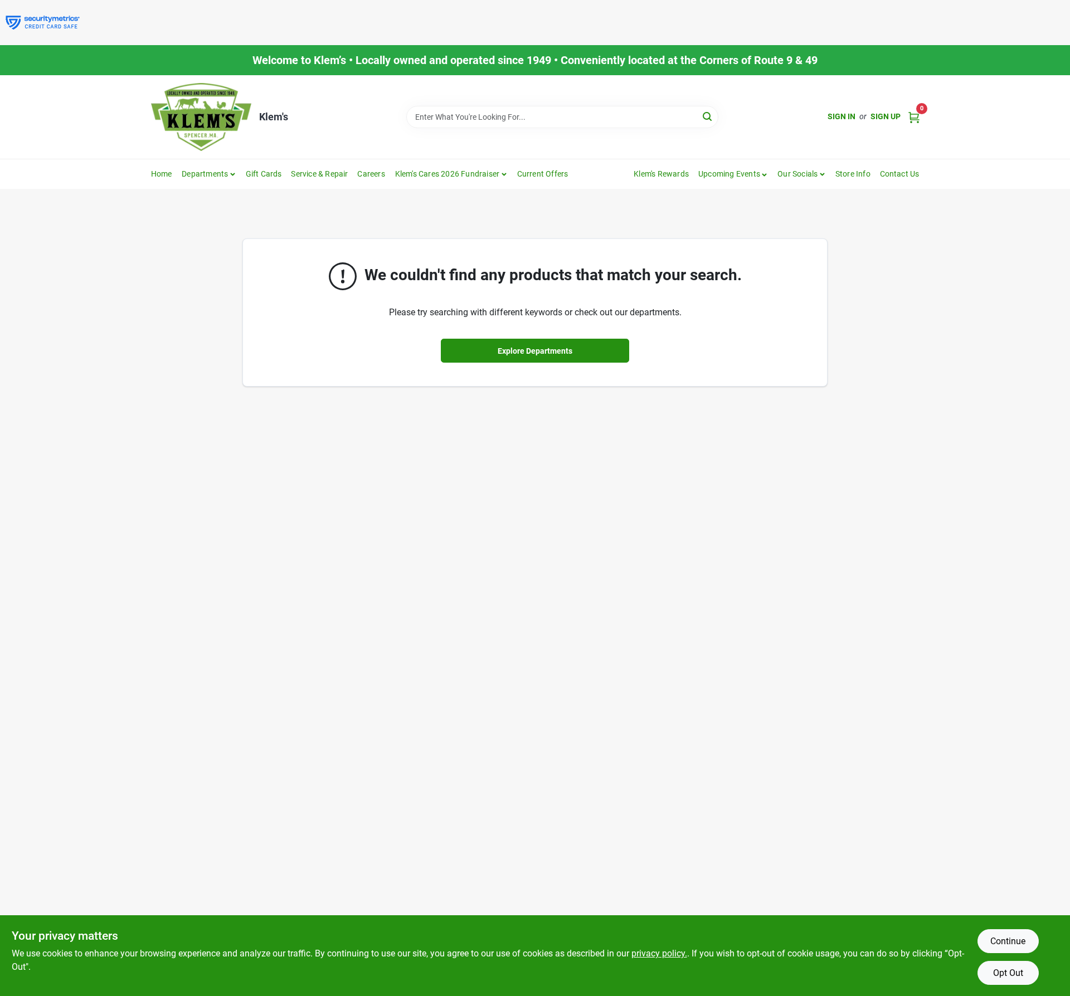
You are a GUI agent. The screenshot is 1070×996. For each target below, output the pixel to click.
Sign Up (885, 116)
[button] (733, 173)
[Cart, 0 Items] (914, 117)
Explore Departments (535, 350)
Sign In (841, 116)
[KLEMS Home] (201, 117)
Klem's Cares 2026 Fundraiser (447, 173)
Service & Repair (319, 173)
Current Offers (542, 173)
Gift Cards (264, 173)
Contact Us (900, 173)
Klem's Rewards (661, 173)
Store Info (852, 173)
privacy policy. (659, 953)
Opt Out (1008, 973)
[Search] (708, 116)
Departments (205, 173)
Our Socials (797, 173)
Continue (1007, 941)
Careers (371, 173)
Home (161, 173)
